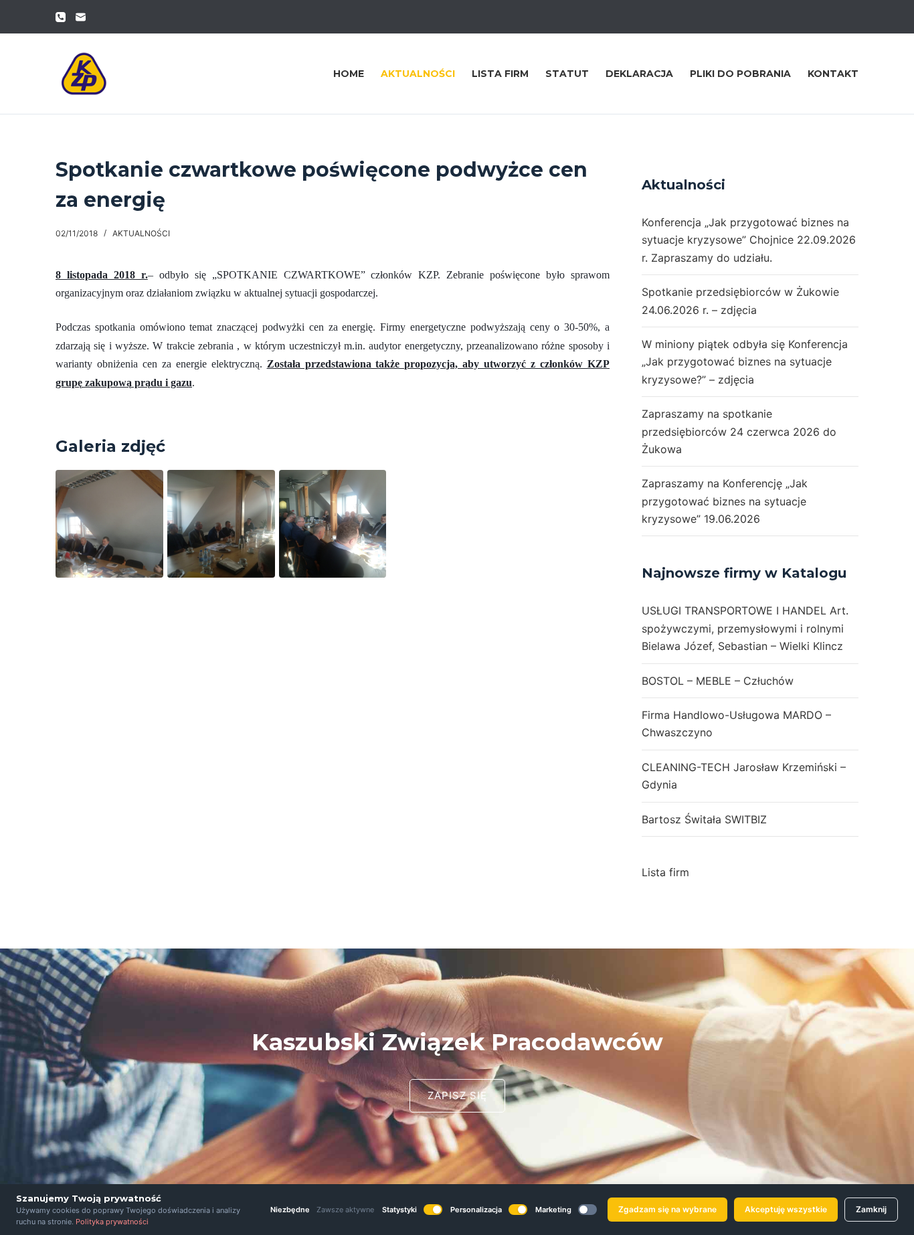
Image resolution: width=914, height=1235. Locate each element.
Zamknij (871, 1209)
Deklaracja (639, 74)
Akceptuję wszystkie (786, 1209)
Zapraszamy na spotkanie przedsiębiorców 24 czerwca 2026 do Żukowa (739, 431)
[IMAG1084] (109, 524)
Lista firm (500, 74)
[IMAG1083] (333, 524)
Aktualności (418, 74)
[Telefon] (61, 17)
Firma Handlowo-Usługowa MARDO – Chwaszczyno (736, 723)
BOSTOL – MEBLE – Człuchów (718, 680)
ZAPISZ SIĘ (457, 1095)
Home (348, 74)
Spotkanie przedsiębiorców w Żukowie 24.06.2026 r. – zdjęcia (740, 300)
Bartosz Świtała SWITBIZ (704, 819)
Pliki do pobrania (740, 74)
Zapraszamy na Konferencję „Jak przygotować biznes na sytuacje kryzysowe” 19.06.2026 (725, 501)
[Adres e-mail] (81, 17)
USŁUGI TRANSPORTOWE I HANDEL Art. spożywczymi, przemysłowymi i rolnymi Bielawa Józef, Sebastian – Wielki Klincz (745, 628)
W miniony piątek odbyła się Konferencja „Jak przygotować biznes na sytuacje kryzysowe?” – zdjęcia (745, 361)
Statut (567, 74)
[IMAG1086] (221, 524)
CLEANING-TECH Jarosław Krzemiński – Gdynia (744, 775)
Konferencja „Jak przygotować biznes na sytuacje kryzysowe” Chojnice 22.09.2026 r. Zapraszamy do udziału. (749, 240)
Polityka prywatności (112, 1221)
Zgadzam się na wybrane (667, 1209)
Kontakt (833, 74)
